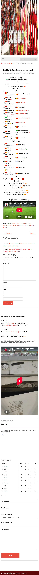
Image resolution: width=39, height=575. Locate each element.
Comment (6, 263)
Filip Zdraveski (9, 73)
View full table (4, 496)
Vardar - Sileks (10, 323)
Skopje (5, 488)
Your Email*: (4, 508)
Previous (8, 233)
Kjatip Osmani (23, 223)
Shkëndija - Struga (11, 325)
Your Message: (5, 529)
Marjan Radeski (22, 118)
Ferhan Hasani (22, 114)
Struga (5, 475)
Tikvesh (5, 472)
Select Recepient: (6, 514)
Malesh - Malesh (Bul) (12, 332)
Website (5, 296)
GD (35, 463)
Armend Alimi (21, 103)
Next (31, 233)
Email (5, 289)
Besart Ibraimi (22, 110)
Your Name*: (5, 501)
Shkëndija (6, 466)
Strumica (29, 225)
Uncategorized (11, 63)
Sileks (5, 469)
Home (3, 63)
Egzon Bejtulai (22, 98)
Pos (2, 463)
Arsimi (5, 480)
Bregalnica (6, 477)
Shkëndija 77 (6, 483)
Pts (21, 463)
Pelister (19, 225)
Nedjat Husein (12, 225)
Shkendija (24, 225)
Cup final (16, 223)
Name (5, 282)
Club (5, 463)
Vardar (5, 486)
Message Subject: (6, 522)
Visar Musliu (21, 122)
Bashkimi (6, 491)
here (24, 336)
